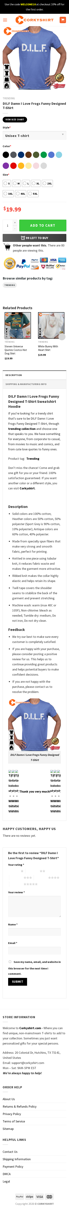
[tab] (34, 375)
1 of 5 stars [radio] (13, 871)
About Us (9, 1099)
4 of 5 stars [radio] (41, 877)
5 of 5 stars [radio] (16, 884)
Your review (16, 892)
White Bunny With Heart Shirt (48, 348)
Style (7, 127)
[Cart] (63, 20)
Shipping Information (17, 1159)
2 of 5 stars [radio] (32, 871)
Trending (9, 98)
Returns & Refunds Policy (19, 1106)
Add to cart (42, 225)
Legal (6, 1181)
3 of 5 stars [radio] (16, 877)
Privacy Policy (12, 1114)
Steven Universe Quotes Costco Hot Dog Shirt (16, 350)
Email (12, 943)
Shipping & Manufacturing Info (26, 384)
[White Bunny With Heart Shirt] (51, 325)
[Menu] (5, 20)
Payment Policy (13, 1166)
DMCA (7, 1174)
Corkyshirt (27, 488)
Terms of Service (14, 1121)
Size (6, 174)
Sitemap (8, 1129)
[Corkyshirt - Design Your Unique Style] (34, 20)
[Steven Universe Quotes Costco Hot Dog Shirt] (18, 325)
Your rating (16, 864)
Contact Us (10, 1152)
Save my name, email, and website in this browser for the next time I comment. (34, 967)
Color (7, 146)
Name (13, 924)
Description (13, 375)
